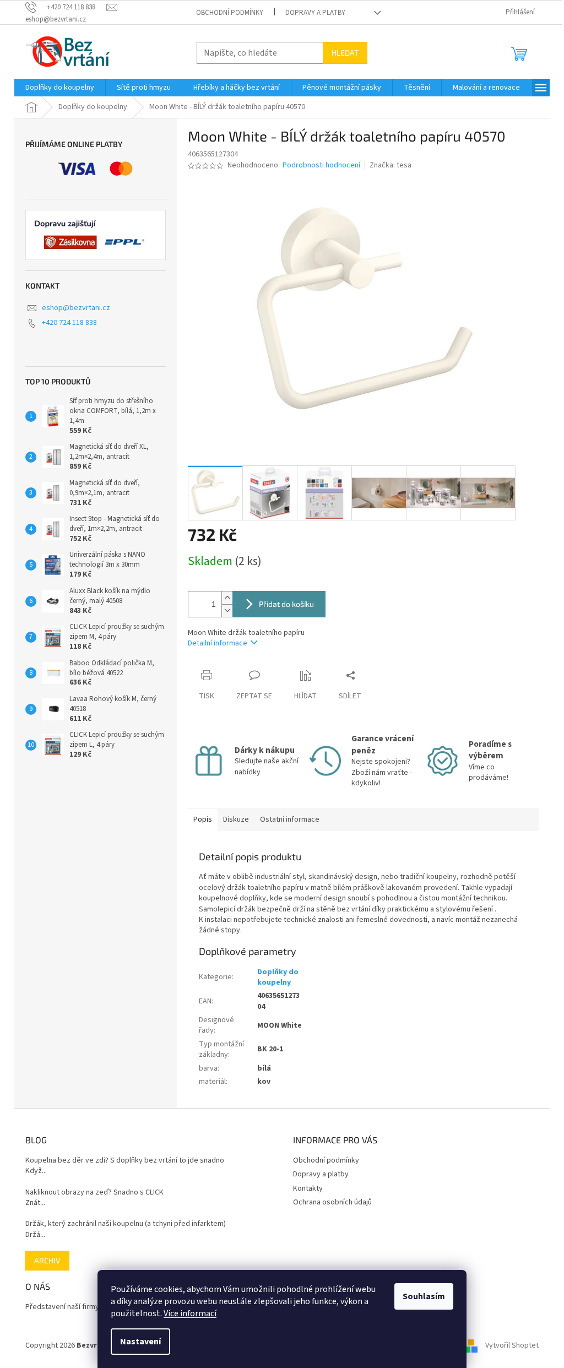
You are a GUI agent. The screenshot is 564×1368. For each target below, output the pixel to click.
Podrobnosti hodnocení (321, 165)
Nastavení (140, 1342)
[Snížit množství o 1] (226, 610)
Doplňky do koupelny (278, 977)
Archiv (47, 1260)
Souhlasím (424, 1296)
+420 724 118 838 (69, 322)
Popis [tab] (202, 819)
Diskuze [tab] (236, 819)
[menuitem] (59, 87)
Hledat (345, 52)
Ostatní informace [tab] (289, 819)
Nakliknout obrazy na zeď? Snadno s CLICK (94, 1192)
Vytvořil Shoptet (512, 1345)
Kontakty (308, 1188)
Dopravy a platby (315, 13)
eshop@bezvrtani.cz (76, 307)
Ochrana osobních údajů (332, 1202)
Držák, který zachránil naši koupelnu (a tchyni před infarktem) (125, 1224)
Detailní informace (217, 643)
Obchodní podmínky (229, 13)
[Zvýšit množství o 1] (226, 597)
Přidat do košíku (286, 604)
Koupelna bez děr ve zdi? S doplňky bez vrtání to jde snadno (124, 1160)
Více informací (190, 1313)
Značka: (390, 165)
